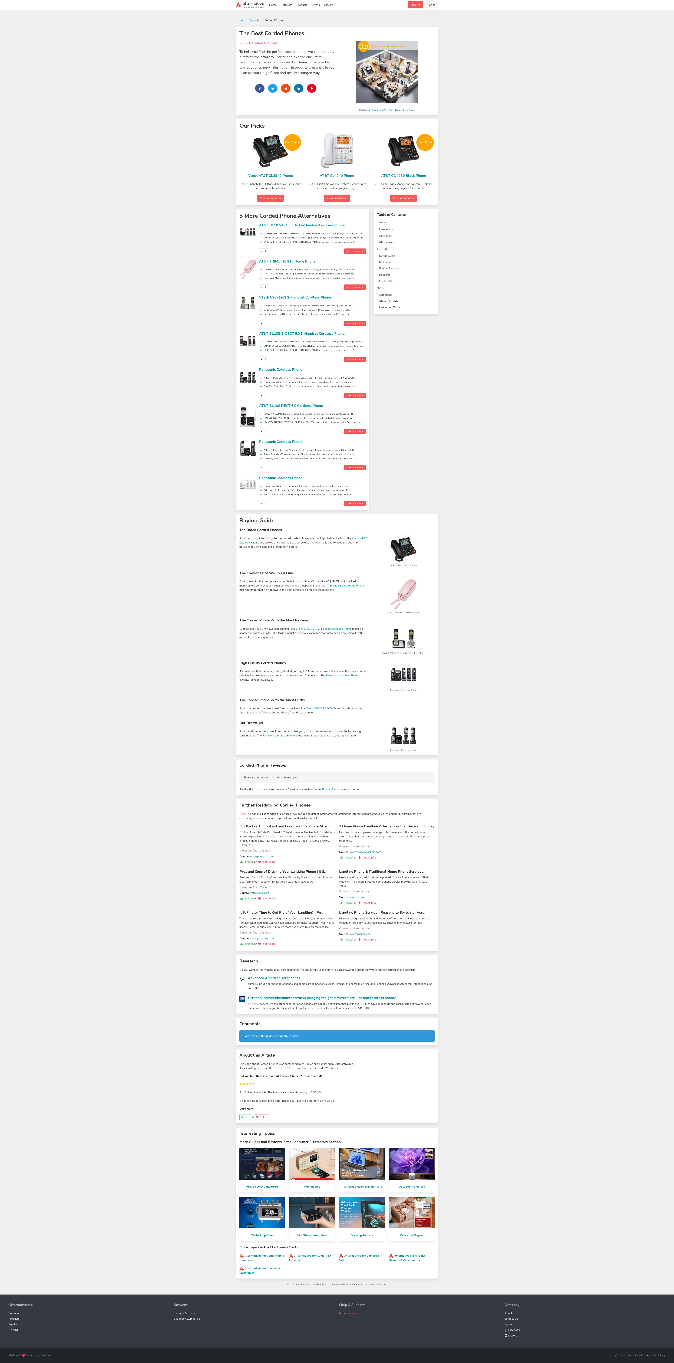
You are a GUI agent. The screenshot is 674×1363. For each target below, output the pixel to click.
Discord (328, 5)
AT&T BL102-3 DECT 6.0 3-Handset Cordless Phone (302, 333)
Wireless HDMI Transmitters (362, 1187)
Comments (385, 295)
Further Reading (389, 268)
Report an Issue (348, 1313)
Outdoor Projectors (412, 1187)
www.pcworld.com (261, 856)
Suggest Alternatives (187, 1319)
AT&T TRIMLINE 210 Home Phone (287, 261)
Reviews (384, 262)
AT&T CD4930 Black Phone (403, 175)
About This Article (390, 301)
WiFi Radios (312, 1187)
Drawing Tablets (362, 1235)
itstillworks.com (259, 893)
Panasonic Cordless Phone (280, 369)
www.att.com (358, 897)
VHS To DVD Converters (262, 1187)
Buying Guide (387, 256)
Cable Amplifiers (262, 1235)
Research (385, 275)
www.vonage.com (360, 934)
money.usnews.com (262, 938)
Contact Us (511, 1319)
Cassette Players (412, 1235)
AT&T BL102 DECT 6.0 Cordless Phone (291, 405)
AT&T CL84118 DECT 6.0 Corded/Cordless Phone (390, 110)
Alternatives (386, 242)
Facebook (513, 1330)
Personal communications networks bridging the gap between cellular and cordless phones (322, 997)
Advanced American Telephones (274, 978)
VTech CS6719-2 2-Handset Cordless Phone (295, 297)
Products (302, 5)
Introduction (386, 229)
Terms (649, 1355)
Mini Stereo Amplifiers (312, 1235)
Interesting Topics (390, 307)
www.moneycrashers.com (365, 852)
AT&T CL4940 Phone (337, 175)
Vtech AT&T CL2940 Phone (270, 175)
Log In (431, 5)
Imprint (508, 1324)
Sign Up (415, 5)
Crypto (316, 5)
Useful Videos (388, 281)
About (508, 1313)
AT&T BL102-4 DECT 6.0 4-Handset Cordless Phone (302, 225)
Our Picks (385, 236)
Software (286, 5)
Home (273, 5)
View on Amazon (270, 198)
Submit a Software (185, 1313)
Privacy (661, 1355)
